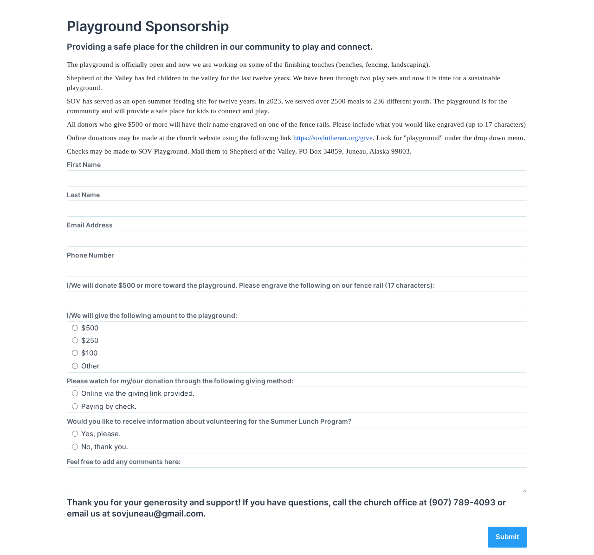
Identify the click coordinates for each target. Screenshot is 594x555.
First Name (84, 164)
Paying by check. (108, 406)
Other (90, 365)
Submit (507, 536)
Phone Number (90, 255)
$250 (89, 340)
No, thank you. (104, 446)
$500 (89, 327)
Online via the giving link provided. (137, 393)
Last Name (83, 195)
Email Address (90, 225)
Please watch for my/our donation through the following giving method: (180, 381)
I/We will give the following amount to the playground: (152, 315)
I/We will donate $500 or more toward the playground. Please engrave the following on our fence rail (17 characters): (251, 285)
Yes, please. (101, 433)
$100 (89, 352)
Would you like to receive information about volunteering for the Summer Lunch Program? (209, 421)
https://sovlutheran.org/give (333, 138)
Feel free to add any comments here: (124, 461)
